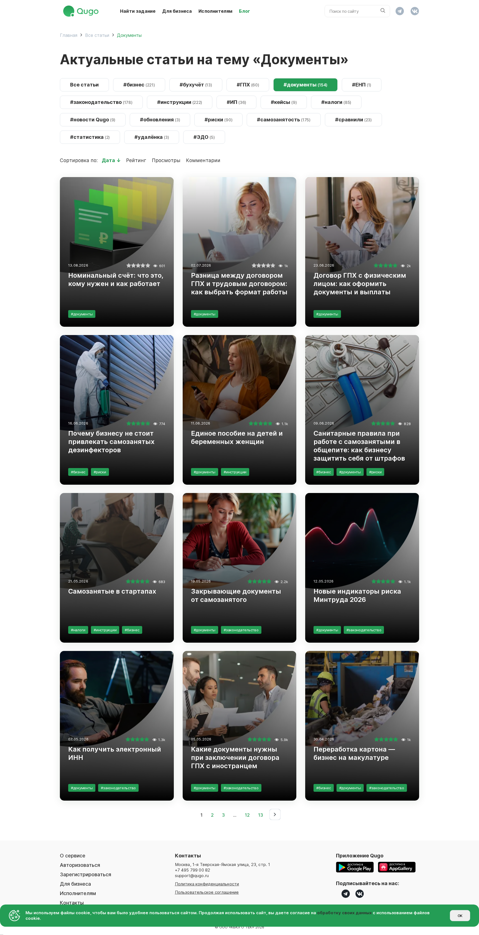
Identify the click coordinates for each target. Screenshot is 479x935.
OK (460, 915)
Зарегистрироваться (85, 874)
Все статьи (84, 85)
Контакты (72, 903)
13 (260, 815)
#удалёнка (151, 137)
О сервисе (72, 856)
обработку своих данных (344, 912)
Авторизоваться (80, 865)
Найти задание (138, 11)
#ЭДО (204, 137)
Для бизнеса (177, 11)
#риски (218, 119)
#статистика (90, 137)
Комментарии (203, 160)
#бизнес (139, 85)
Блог (244, 11)
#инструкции (179, 102)
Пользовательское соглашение (207, 892)
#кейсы (284, 102)
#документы (305, 85)
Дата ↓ (112, 160)
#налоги (336, 102)
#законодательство (101, 102)
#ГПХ (248, 85)
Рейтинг (137, 160)
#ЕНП (361, 85)
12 (247, 815)
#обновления (160, 119)
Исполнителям (215, 11)
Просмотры (167, 160)
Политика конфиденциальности (207, 884)
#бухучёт (196, 85)
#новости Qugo (92, 119)
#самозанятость (283, 119)
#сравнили (353, 119)
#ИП (236, 102)
